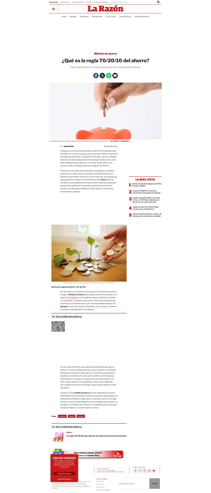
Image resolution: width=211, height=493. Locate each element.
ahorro (65, 151)
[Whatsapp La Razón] (108, 75)
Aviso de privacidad (64, 479)
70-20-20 (72, 297)
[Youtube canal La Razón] (154, 471)
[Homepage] (105, 8)
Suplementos (125, 16)
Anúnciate (100, 484)
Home (64, 16)
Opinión (73, 16)
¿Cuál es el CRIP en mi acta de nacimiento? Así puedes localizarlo (147, 192)
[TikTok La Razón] (149, 471)
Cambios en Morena (78, 2)
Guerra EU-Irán (65, 2)
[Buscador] (158, 2)
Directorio (99, 481)
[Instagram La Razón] (144, 471)
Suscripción (100, 487)
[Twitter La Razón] (102, 75)
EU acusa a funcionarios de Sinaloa (97, 2)
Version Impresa (141, 16)
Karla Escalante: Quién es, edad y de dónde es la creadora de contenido (147, 215)
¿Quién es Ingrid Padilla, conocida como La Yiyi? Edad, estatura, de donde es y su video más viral (146, 200)
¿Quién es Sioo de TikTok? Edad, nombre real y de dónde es (146, 208)
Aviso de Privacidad (103, 490)
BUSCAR (155, 483)
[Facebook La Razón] (96, 75)
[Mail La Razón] (115, 75)
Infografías (97, 16)
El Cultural (111, 16)
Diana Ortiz (69, 146)
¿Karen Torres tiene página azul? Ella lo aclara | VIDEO (146, 185)
